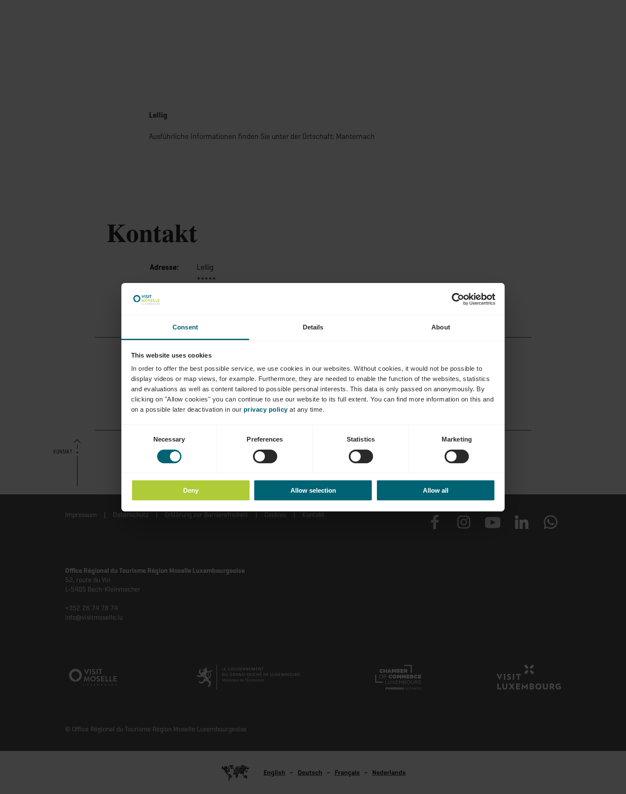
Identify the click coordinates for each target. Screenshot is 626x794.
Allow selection (313, 490)
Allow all (435, 490)
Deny (190, 490)
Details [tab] (313, 327)
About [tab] (440, 327)
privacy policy (266, 409)
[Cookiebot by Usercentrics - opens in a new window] (458, 299)
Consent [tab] (185, 327)
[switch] (265, 456)
